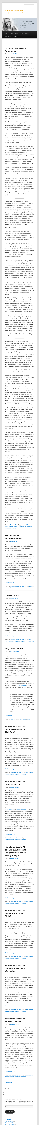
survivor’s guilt (28, 526)
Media (26, 33)
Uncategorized (13, 525)
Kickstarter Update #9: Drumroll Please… (15, 783)
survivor (19, 774)
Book (16, 33)
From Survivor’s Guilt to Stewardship (16, 49)
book (30, 639)
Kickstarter (13, 772)
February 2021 (9, 1121)
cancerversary (13, 641)
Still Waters (8, 36)
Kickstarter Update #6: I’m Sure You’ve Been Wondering (15, 968)
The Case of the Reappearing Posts (13, 537)
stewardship (21, 526)
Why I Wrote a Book (14, 648)
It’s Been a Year (12, 595)
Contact (15, 36)
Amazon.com (10, 809)
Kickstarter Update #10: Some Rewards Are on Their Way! (16, 729)
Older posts (8, 1082)
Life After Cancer (14, 586)
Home (6, 33)
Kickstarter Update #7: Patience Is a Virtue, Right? (15, 913)
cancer (24, 525)
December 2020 (9, 1123)
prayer (6, 588)
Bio (12, 33)
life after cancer (13, 526)
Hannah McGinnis (14, 10)
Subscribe (10, 1111)
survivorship (8, 528)
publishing (20, 641)
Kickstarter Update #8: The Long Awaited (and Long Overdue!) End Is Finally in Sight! (15, 851)
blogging (31, 586)
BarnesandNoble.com (21, 809)
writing (14, 528)
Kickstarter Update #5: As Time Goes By (15, 1020)
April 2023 (8, 1119)
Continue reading (10, 582)
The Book (21, 586)
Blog (21, 33)
